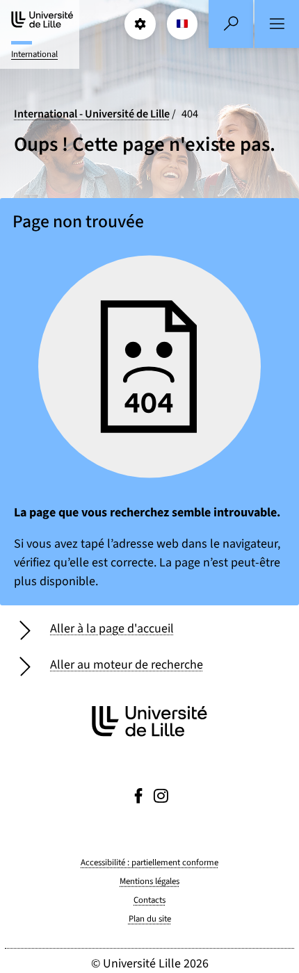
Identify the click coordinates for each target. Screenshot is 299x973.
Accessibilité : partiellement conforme (149, 862)
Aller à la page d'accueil (112, 628)
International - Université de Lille (92, 114)
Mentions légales (149, 881)
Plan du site (150, 919)
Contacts (149, 900)
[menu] (276, 24)
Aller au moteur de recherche (126, 664)
